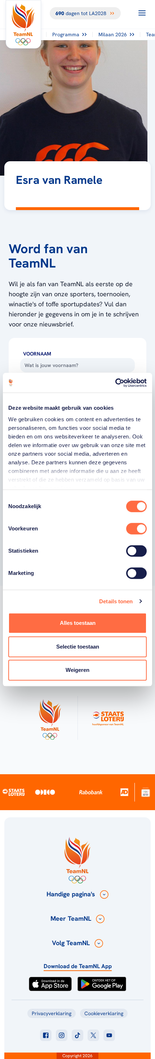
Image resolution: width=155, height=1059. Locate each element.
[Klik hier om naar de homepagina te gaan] (23, 24)
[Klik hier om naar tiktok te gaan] (77, 1035)
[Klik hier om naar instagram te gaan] (61, 1035)
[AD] (124, 792)
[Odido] (45, 792)
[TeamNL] (50, 718)
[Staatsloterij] (14, 792)
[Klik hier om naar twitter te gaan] (93, 1035)
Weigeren (77, 670)
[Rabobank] (91, 792)
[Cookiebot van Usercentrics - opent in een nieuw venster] (115, 382)
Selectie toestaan (77, 647)
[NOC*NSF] (145, 792)
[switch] (136, 528)
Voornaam (37, 353)
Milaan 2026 (112, 34)
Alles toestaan (78, 623)
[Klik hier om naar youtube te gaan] (109, 1035)
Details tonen (116, 601)
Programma (65, 34)
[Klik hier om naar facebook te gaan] (46, 1035)
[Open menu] (142, 13)
